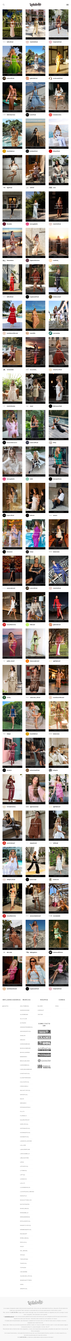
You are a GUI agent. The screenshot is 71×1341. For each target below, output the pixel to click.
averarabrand (25, 1044)
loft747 (22, 1174)
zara (21, 1284)
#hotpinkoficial (67, 31)
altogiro (23, 1023)
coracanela (24, 1086)
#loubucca (67, 870)
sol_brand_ (24, 1250)
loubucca (23, 1179)
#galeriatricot (44, 68)
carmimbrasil (24, 1065)
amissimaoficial (25, 1031)
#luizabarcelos (67, 104)
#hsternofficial (44, 431)
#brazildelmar (44, 723)
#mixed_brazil (67, 286)
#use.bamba (67, 323)
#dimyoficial (67, 141)
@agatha (5, 1006)
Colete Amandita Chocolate (58, 206)
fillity (22, 1111)
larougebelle (25, 1153)
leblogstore (24, 1158)
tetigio (22, 1255)
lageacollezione (26, 1141)
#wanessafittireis (67, 940)
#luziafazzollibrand (67, 684)
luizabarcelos (25, 1187)
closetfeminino (25, 1077)
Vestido (40, 1014)
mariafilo (23, 1195)
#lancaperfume (67, 468)
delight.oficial (25, 1090)
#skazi (44, 398)
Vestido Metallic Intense (12, 643)
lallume (23, 1145)
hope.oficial (24, 1124)
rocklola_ (23, 1242)
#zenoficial (44, 105)
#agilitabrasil (67, 650)
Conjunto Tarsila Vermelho (12, 279)
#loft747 (44, 179)
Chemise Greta (35, 460)
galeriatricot (25, 1120)
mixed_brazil (24, 1208)
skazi (22, 1246)
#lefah (44, 471)
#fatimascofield (67, 394)
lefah (22, 1162)
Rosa (57, 1006)
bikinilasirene (25, 1052)
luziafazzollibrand (27, 1191)
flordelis (23, 1115)
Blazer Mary (35, 23)
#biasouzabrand (44, 649)
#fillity (67, 434)
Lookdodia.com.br (9, 1316)
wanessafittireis (26, 1280)
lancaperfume (25, 1149)
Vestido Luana (35, 642)
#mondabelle (67, 905)
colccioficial (24, 1082)
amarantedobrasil (26, 1027)
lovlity (22, 1183)
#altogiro (67, 761)
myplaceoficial (25, 1221)
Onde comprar (12, 38)
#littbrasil (44, 615)
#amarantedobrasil (44, 903)
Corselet (41, 1010)
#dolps (44, 543)
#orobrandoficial (67, 66)
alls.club (23, 1018)
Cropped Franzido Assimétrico (12, 898)
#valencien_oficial (44, 685)
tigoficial (23, 1263)
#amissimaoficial (44, 759)
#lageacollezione (44, 248)
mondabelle (24, 1212)
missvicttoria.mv (26, 1200)
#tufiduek (67, 833)
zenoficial (23, 1288)
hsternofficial (25, 1132)
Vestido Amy (59, 970)
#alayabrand (44, 833)
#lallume (44, 506)
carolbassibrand (26, 1069)
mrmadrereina (25, 1217)
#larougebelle (44, 213)
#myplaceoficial (44, 285)
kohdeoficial (24, 1136)
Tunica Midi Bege (12, 934)
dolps (22, 1098)
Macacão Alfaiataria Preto (35, 861)
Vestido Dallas (12, 825)
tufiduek (23, 1267)
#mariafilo (44, 323)
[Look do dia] (36, 1302)
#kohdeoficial (44, 140)
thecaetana (24, 1259)
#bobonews (67, 542)
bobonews (23, 1056)
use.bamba (23, 1271)
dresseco (23, 1103)
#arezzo (67, 507)
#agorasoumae (44, 796)
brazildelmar (25, 1060)
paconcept (23, 1233)
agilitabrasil (24, 1006)
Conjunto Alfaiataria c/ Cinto (12, 315)
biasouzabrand (25, 1048)
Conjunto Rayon (58, 679)
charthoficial (25, 1073)
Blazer (40, 1006)
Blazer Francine (35, 752)
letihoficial (24, 1166)
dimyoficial (24, 1094)
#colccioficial (44, 577)
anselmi (23, 1035)
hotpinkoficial (25, 1128)
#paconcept (44, 869)
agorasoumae (24, 1010)
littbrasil (23, 1170)
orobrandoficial (26, 1229)
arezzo (22, 1039)
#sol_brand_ (44, 359)
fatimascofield (25, 1107)
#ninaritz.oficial (67, 358)
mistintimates (25, 1204)
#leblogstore (44, 942)
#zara (67, 180)
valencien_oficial (26, 1276)
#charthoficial (44, 30)
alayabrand (24, 1014)
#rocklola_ (67, 251)
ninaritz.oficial (25, 1225)
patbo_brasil (24, 1238)
